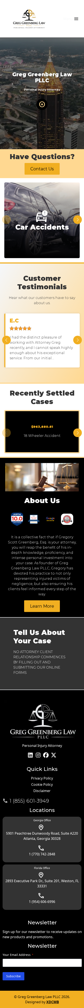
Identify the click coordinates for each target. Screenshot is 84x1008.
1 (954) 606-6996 (42, 901)
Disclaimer (42, 790)
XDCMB (52, 1002)
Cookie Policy (42, 784)
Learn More (42, 606)
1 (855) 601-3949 (29, 801)
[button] (77, 219)
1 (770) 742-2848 (42, 854)
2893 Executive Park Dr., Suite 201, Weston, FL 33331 (42, 883)
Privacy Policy (42, 778)
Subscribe (13, 976)
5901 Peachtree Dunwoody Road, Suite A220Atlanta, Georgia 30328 (42, 836)
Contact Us (42, 168)
